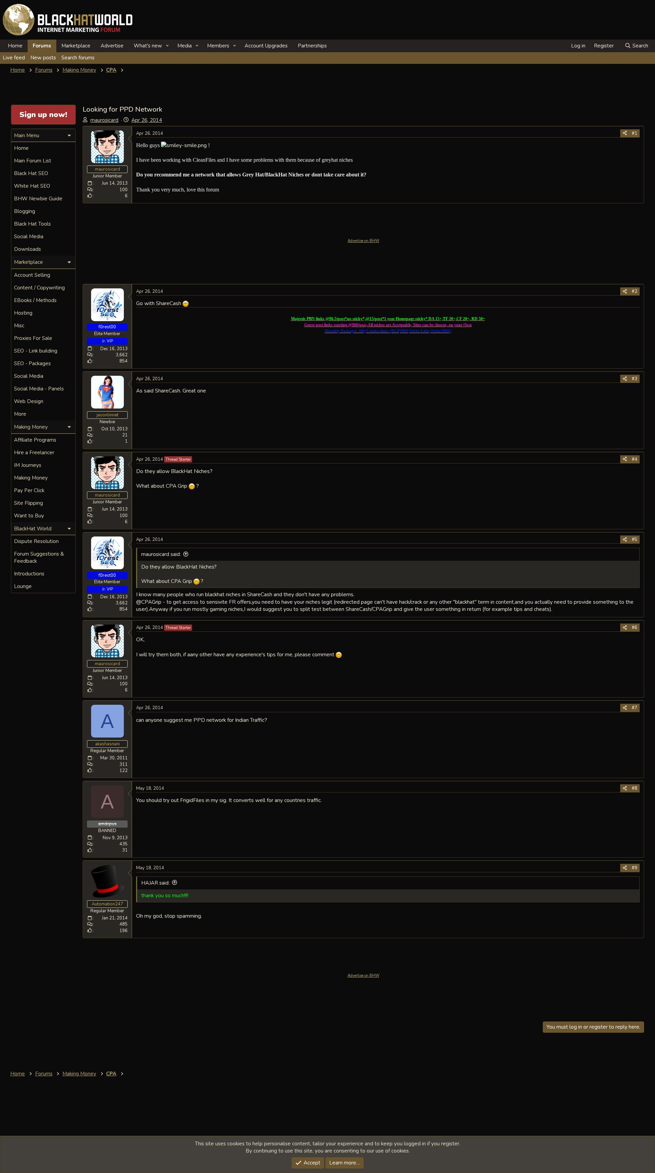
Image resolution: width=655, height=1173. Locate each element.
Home (15, 45)
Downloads (27, 249)
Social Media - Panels (39, 388)
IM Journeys (27, 465)
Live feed (14, 57)
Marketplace (75, 45)
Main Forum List (32, 160)
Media (184, 45)
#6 (634, 628)
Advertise (112, 45)
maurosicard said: (161, 554)
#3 (634, 379)
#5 (634, 540)
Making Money (31, 477)
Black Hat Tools (32, 223)
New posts (43, 57)
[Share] (624, 133)
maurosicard (104, 120)
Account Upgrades (266, 45)
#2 (634, 291)
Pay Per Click (29, 490)
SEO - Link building (35, 350)
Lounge (23, 586)
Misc (19, 325)
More (20, 414)
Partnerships (312, 45)
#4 (634, 459)
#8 (634, 788)
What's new (148, 45)
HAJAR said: (155, 882)
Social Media (28, 236)
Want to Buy (29, 515)
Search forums (77, 57)
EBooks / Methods (35, 300)
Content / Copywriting (39, 287)
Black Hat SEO (31, 173)
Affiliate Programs (35, 440)
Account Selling (32, 275)
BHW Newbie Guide (38, 198)
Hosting (23, 313)
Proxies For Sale (33, 338)
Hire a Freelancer (34, 452)
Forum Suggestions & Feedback (39, 557)
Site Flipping (28, 503)
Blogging (24, 211)
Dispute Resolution (36, 541)
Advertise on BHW (363, 240)
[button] (167, 46)
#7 (634, 708)
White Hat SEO (32, 186)
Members (218, 45)
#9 (634, 868)
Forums (42, 45)
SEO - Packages (32, 363)
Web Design (28, 401)
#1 (634, 133)
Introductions (29, 573)
